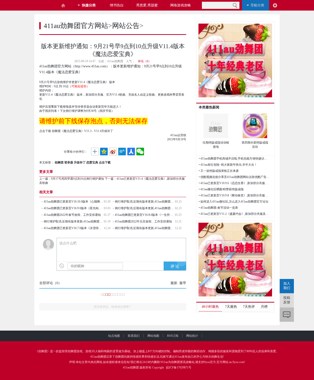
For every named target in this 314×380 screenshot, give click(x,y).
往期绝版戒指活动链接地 (216, 144)
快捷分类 (89, 5)
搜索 (234, 5)
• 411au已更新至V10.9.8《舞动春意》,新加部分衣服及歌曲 (234, 195)
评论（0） (144, 61)
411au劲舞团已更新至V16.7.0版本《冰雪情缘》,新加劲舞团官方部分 (74, 228)
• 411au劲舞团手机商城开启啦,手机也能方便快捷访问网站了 (234, 158)
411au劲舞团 (98, 356)
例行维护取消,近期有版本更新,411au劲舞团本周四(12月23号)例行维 (145, 228)
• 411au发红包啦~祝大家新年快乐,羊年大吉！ (228, 164)
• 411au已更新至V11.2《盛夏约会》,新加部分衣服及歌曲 (234, 214)
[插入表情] (61, 265)
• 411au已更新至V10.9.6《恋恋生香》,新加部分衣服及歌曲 (234, 183)
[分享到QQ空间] (104, 152)
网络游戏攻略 (180, 5)
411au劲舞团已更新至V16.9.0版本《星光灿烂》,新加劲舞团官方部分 (74, 208)
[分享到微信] (140, 152)
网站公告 (126, 25)
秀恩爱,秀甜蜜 (147, 5)
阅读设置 (275, 5)
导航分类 (257, 5)
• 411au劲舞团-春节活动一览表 (218, 207)
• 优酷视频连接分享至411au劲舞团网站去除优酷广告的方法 (234, 177)
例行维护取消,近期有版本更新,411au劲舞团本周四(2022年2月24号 (145, 208)
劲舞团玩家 (122, 356)
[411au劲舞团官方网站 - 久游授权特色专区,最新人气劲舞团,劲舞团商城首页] (46, 5)
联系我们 (134, 335)
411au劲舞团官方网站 (76, 25)
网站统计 (192, 335)
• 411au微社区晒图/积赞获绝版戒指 (221, 189)
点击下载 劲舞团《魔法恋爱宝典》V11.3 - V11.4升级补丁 (76, 131)
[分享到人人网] (131, 152)
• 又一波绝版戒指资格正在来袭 (219, 171)
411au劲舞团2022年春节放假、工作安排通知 (72, 215)
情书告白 (117, 5)
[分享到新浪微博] (113, 152)
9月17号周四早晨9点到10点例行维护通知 (77, 178)
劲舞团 (42, 351)
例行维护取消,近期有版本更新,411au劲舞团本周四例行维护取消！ (145, 201)
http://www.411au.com (90, 66)
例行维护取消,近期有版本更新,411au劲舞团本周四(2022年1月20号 (74, 221)
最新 (173, 283)
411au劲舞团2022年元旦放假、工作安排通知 (143, 221)
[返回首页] (63, 5)
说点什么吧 (68, 243)
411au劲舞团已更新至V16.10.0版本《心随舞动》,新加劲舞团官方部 (74, 201)
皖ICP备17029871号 (178, 367)
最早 (182, 283)
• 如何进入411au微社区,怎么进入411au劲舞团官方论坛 (233, 201)
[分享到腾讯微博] (122, 152)
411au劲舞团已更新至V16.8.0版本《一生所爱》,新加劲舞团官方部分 (145, 215)
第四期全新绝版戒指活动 (255, 144)
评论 (287, 314)
